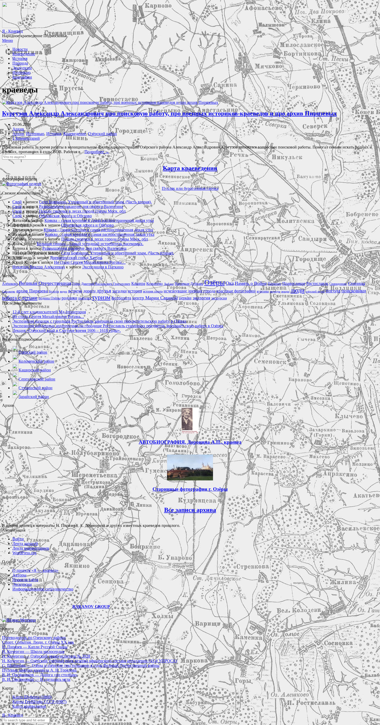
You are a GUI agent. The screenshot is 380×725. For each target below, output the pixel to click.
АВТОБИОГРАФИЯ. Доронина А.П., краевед (190, 442)
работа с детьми (19, 297)
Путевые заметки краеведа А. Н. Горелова (39, 670)
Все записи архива (190, 509)
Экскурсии (22, 68)
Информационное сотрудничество (42, 589)
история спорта (153, 291)
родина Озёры (49, 298)
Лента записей (25, 543)
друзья (104, 290)
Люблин (169, 283)
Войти (18, 539)
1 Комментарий (26, 138)
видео (63, 291)
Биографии (22, 77)
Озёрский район (102, 133)
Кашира (138, 283)
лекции (285, 291)
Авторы (19, 575)
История (19, 58)
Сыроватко (8, 291)
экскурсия (219, 298)
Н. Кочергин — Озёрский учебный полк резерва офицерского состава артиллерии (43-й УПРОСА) (89, 661)
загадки (119, 291)
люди (298, 290)
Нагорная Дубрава (189, 284)
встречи (75, 291)
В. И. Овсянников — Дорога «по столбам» (40, 675)
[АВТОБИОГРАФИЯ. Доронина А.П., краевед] (190, 432)
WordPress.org (24, 553)
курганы (263, 291)
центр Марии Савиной (155, 297)
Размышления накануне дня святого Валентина (81, 206)
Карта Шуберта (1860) (31, 697)
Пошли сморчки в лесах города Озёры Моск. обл (82, 211)
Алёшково (10, 284)
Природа (20, 63)
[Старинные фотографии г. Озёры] (190, 479)
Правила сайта (25, 580)
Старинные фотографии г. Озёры (190, 489)
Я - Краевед (12, 31)
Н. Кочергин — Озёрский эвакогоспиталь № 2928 (46, 656)
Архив (18, 129)
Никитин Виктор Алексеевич (38, 267)
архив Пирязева (32, 290)
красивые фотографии (236, 291)
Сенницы (356, 283)
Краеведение (23, 54)
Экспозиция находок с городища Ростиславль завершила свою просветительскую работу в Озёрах (99, 321)
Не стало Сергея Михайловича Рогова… (90, 262)
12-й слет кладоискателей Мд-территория (49, 312)
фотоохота (121, 297)
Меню (7, 40)
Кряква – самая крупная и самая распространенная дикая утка (99, 220)
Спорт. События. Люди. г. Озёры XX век (38, 642)
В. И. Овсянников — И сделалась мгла (36, 679)
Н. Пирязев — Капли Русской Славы (34, 647)
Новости (20, 49)
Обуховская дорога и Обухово (65, 216)
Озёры (214, 282)
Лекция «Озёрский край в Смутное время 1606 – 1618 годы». (66, 330)
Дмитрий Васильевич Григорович (105, 284)
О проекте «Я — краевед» (35, 570)
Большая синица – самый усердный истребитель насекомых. (90, 243)
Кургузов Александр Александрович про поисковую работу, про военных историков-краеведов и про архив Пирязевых (169, 113)
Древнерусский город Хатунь (76, 257)
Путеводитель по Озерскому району (34, 637)
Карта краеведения (190, 168)
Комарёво (154, 284)
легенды (275, 291)
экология (201, 297)
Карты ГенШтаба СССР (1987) (39, 701)
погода (333, 290)
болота (54, 291)
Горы (76, 284)
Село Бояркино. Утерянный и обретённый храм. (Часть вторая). (95, 202)
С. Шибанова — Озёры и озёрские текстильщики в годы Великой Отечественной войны (80, 665)
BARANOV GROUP (91, 606)
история (135, 291)
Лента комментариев (30, 548)
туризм (101, 297)
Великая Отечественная (45, 283)
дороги (89, 291)
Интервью (21, 72)
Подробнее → (97, 152)
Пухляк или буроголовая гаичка (190, 188)
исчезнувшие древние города (189, 291)
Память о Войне (251, 283)
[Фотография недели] (21, 184)
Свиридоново (338, 284)
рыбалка (84, 298)
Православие (293, 283)
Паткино (274, 284)
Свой (17, 202)
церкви (185, 298)
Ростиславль (317, 283)
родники (69, 297)
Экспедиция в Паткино (103, 267)
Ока (230, 283)
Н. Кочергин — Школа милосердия (33, 651)
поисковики (353, 290)
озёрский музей (315, 291)
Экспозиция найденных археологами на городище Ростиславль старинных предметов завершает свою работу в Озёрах (117, 326)
